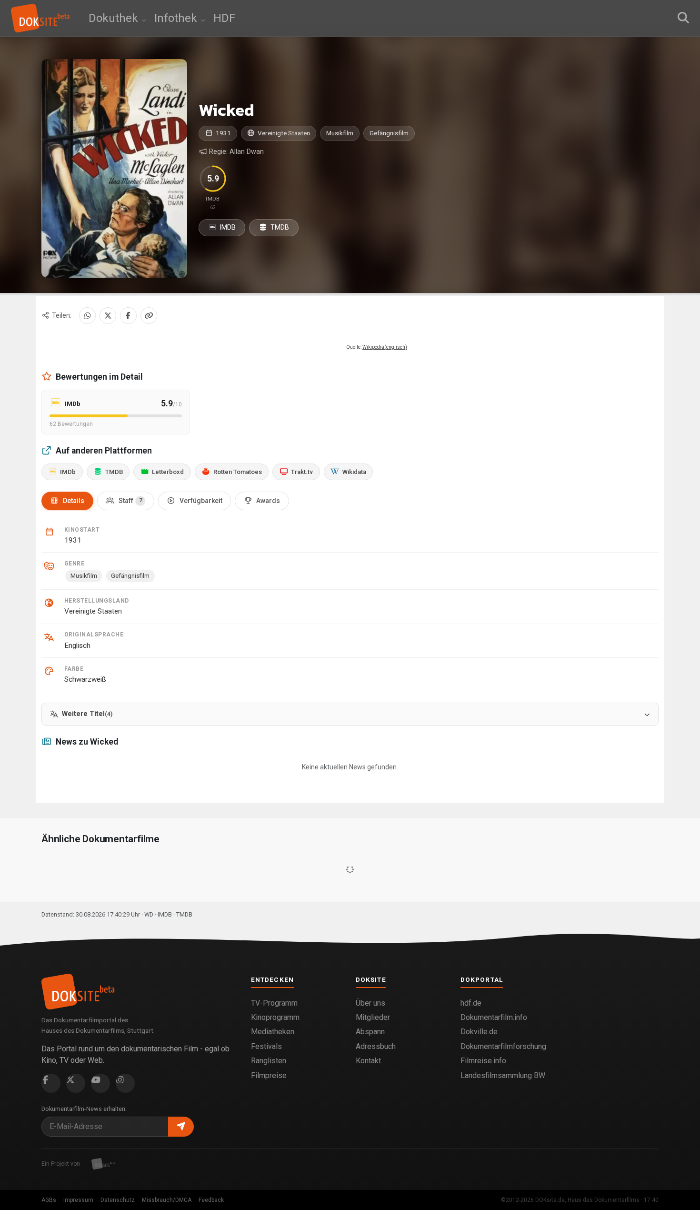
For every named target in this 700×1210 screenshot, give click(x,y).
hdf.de (470, 1003)
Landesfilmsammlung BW (502, 1075)
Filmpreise (269, 1075)
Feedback (211, 1200)
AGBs (48, 1200)
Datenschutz (117, 1200)
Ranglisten (268, 1060)
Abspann (370, 1031)
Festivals (266, 1046)
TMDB (279, 227)
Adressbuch (376, 1046)
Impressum (78, 1200)
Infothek (177, 18)
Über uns (370, 1003)
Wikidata (354, 471)
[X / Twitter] (108, 315)
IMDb (68, 471)
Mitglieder (373, 1017)
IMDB (227, 227)
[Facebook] (128, 315)
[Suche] (683, 18)
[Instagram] (125, 1083)
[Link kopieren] (148, 315)
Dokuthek (115, 18)
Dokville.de (479, 1031)
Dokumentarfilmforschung (503, 1046)
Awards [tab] (268, 500)
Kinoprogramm (275, 1017)
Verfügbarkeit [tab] (201, 500)
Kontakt (368, 1060)
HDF (224, 18)
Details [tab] (73, 500)
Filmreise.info (483, 1060)
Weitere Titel (87, 714)
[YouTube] (100, 1083)
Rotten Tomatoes (237, 471)
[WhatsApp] (87, 315)
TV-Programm (274, 1003)
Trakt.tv (302, 471)
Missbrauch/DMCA (166, 1200)
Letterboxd (168, 471)
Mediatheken (272, 1031)
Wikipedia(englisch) (384, 347)
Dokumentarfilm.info (493, 1017)
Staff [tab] (130, 500)
